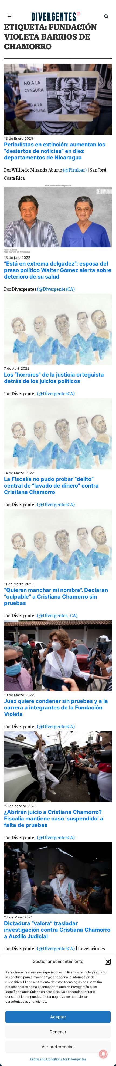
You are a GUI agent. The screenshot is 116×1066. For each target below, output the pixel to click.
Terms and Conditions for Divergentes (58, 1059)
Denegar (58, 1031)
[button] (108, 961)
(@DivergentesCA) (55, 289)
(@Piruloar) (75, 170)
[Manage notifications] (103, 1054)
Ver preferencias (58, 1046)
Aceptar (58, 1016)
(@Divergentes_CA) (57, 616)
